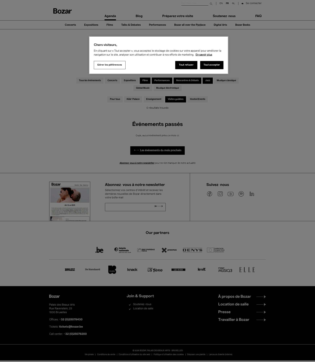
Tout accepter (212, 65)
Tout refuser (186, 65)
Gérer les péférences (109, 65)
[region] (158, 55)
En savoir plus (204, 55)
